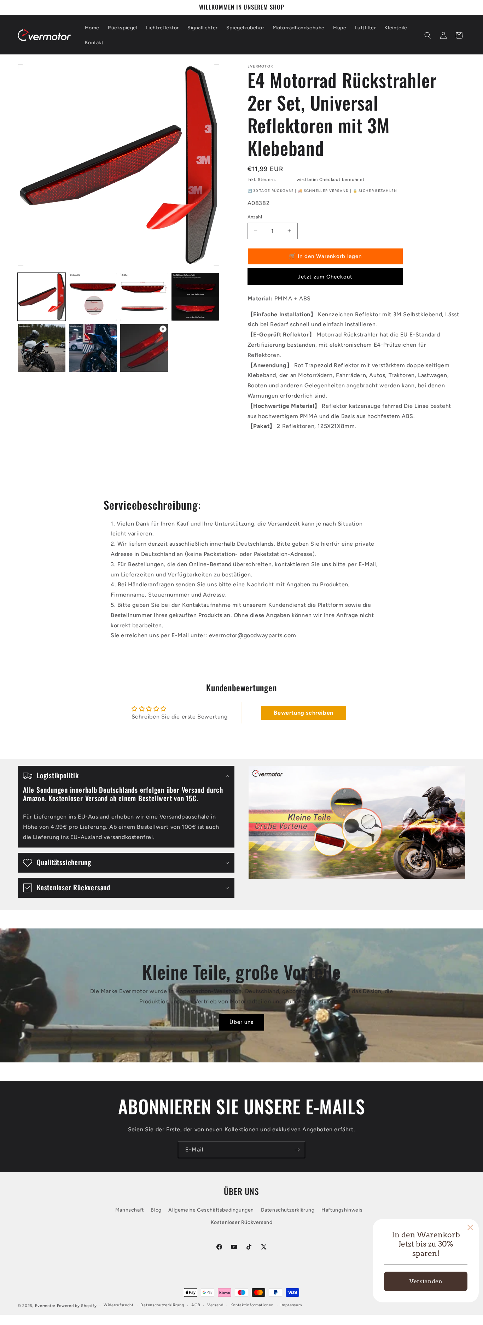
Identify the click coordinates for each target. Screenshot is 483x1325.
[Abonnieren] (297, 1150)
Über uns (241, 1022)
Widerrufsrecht (119, 1305)
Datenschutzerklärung (288, 1210)
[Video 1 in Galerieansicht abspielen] (144, 348)
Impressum (291, 1305)
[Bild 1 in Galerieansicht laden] (41, 297)
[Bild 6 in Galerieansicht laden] (93, 348)
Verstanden (425, 1281)
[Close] (470, 1227)
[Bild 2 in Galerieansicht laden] (93, 297)
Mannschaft (129, 1210)
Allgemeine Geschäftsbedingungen (211, 1210)
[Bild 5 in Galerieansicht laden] (41, 348)
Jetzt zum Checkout (325, 277)
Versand (286, 179)
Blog (156, 1210)
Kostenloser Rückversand (242, 1222)
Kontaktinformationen (252, 1305)
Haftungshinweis (341, 1210)
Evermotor (45, 1305)
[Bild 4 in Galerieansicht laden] (195, 297)
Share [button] (262, 448)
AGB (195, 1305)
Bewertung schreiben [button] (303, 712)
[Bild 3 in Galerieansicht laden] (144, 297)
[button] (428, 35)
